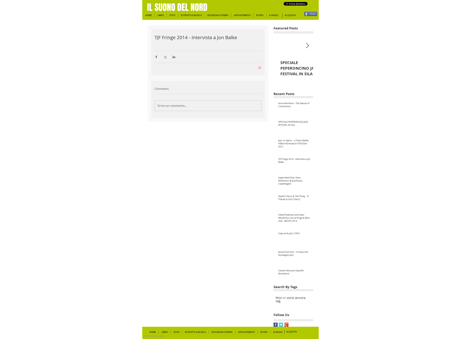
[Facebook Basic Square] (276, 325)
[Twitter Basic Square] (281, 325)
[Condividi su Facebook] (156, 57)
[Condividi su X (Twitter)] (165, 57)
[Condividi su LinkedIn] (174, 57)
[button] (242, 15)
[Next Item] (307, 46)
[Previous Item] (279, 46)
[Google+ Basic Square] (286, 325)
